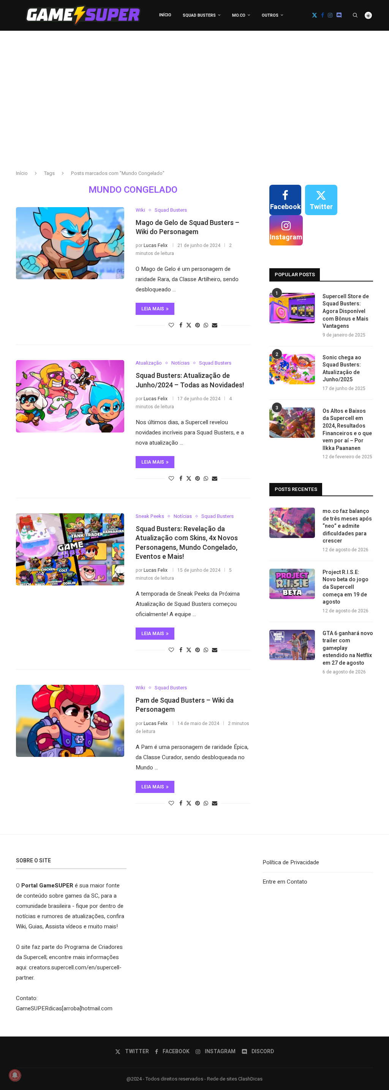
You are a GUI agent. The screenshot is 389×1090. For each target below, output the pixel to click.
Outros (270, 15)
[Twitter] (314, 15)
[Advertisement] (194, 106)
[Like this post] (171, 325)
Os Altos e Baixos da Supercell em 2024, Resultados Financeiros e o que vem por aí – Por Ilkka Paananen (347, 429)
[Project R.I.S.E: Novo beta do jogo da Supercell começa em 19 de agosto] (292, 584)
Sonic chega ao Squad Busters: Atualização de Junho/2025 (342, 369)
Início (165, 15)
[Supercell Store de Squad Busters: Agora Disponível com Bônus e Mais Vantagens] (292, 308)
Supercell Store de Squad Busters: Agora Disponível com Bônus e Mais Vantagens (346, 311)
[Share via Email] (214, 325)
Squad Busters (199, 15)
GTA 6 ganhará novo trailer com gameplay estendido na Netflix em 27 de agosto (348, 648)
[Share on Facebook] (180, 325)
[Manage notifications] (15, 1075)
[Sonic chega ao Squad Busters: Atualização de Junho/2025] (292, 369)
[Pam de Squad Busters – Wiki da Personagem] (70, 721)
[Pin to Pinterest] (197, 325)
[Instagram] (330, 15)
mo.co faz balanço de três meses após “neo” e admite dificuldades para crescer (347, 526)
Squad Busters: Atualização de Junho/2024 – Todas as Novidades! (190, 380)
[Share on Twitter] (188, 325)
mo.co (238, 15)
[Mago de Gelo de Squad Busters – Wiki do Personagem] (70, 243)
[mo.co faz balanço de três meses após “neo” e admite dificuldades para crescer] (292, 523)
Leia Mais (152, 308)
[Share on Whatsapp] (206, 325)
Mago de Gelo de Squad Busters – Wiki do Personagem (187, 227)
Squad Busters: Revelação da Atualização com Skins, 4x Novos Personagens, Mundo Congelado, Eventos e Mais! (187, 543)
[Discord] (339, 15)
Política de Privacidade (290, 862)
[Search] (355, 15)
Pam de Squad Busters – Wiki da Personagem (185, 705)
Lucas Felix (156, 245)
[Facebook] (322, 15)
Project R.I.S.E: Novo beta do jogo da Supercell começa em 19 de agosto (345, 587)
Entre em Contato (284, 882)
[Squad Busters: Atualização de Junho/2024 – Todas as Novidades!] (70, 396)
